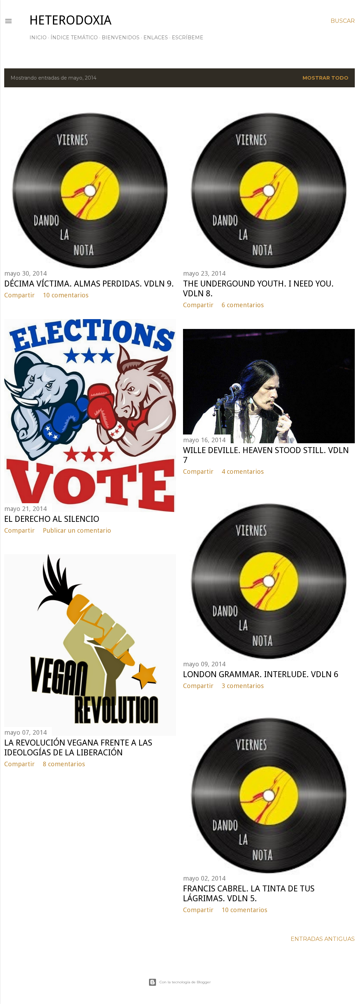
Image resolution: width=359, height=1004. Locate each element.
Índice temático (74, 37)
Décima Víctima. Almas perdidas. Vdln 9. (89, 284)
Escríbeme (187, 37)
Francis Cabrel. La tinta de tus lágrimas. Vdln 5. (248, 893)
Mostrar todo (325, 78)
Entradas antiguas (323, 939)
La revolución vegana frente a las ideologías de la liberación (78, 747)
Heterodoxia (70, 20)
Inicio (38, 37)
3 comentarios (243, 685)
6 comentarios (243, 305)
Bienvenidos (121, 37)
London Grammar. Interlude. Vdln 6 (260, 674)
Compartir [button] (19, 295)
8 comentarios (64, 764)
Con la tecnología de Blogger (185, 982)
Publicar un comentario (77, 530)
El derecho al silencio (51, 519)
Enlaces (155, 37)
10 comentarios (65, 295)
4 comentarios (243, 471)
